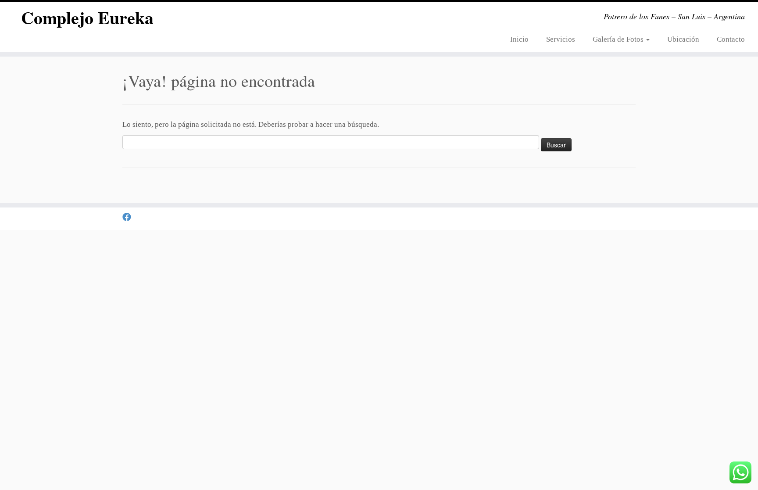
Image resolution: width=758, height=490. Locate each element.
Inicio (519, 39)
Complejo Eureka (87, 17)
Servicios (560, 39)
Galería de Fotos (619, 39)
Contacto (731, 39)
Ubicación (683, 39)
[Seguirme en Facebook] (129, 217)
